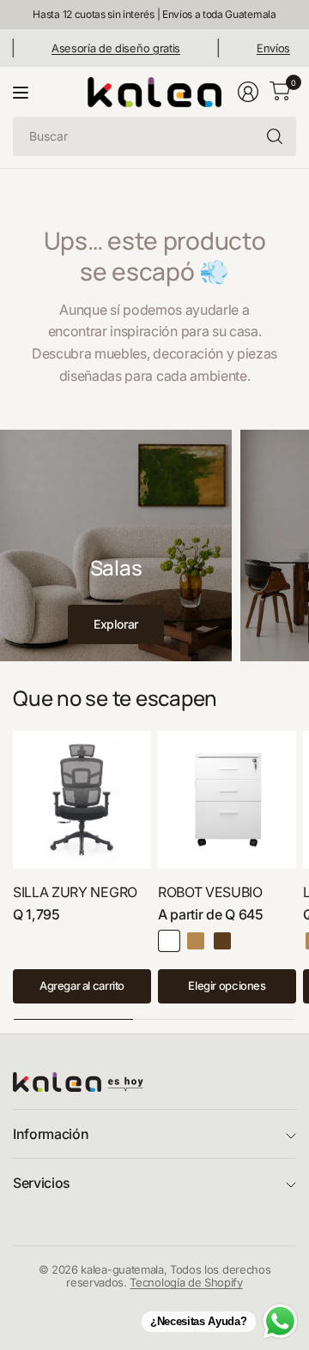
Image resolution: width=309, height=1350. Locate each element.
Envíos (264, 48)
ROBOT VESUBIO (210, 892)
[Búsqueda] (274, 136)
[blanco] (169, 941)
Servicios (41, 1182)
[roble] (196, 941)
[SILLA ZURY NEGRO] (82, 800)
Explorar (116, 624)
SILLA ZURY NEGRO (75, 892)
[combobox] (154, 136)
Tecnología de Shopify (186, 1282)
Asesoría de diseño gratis (106, 48)
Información (50, 1133)
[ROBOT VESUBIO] (227, 800)
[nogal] (222, 941)
